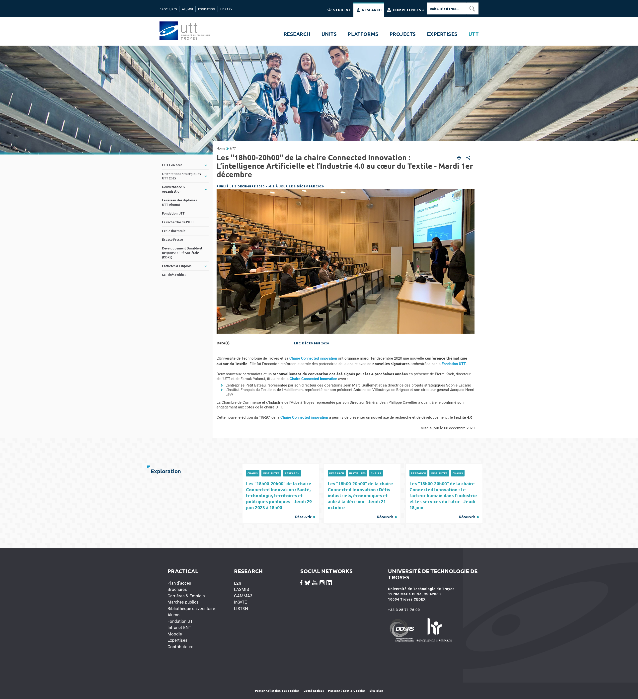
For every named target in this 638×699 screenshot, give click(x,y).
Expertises (177, 640)
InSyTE (240, 602)
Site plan (376, 691)
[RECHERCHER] (472, 8)
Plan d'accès (179, 583)
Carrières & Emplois (186, 595)
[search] (447, 8)
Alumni (173, 614)
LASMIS (241, 589)
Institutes (271, 473)
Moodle (174, 633)
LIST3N (241, 608)
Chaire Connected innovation (313, 358)
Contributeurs (180, 646)
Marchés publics (183, 602)
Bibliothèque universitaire (191, 608)
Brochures (177, 589)
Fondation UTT (454, 364)
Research (292, 473)
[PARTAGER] (468, 158)
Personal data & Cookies (347, 691)
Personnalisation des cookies (277, 691)
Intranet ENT (179, 627)
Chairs (252, 473)
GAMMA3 (243, 595)
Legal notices (314, 691)
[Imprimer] (459, 158)
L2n (237, 583)
